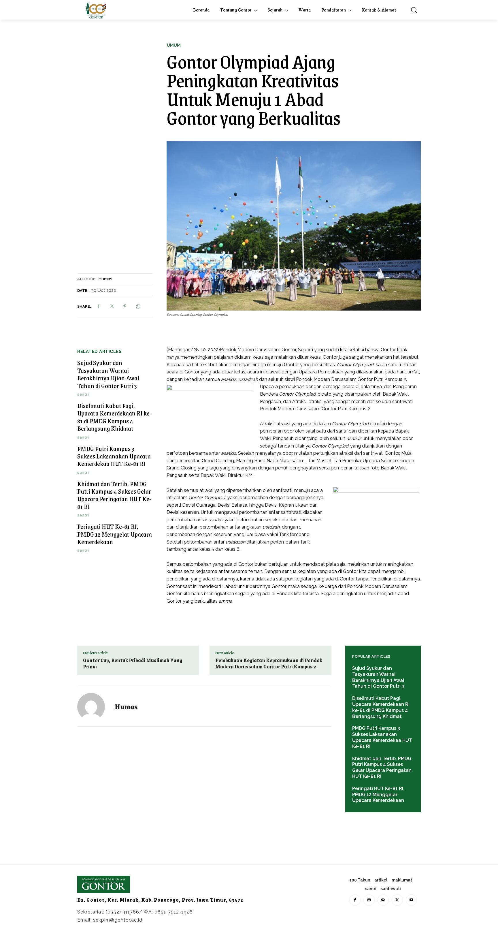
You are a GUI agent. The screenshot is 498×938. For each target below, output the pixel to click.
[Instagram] (369, 900)
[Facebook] (98, 306)
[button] (414, 10)
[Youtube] (411, 900)
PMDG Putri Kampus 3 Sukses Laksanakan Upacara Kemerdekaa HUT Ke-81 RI (114, 456)
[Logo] (96, 9)
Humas (105, 278)
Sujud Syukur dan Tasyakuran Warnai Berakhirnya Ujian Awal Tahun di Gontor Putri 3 (108, 374)
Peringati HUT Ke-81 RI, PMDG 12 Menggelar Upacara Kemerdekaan (114, 534)
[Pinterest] (125, 306)
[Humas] (94, 707)
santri (83, 394)
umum (174, 45)
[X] (111, 306)
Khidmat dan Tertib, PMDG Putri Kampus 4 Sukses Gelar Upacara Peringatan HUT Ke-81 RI (114, 495)
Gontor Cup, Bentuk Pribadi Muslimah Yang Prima (132, 663)
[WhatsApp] (138, 306)
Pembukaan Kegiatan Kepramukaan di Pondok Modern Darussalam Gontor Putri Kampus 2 (268, 663)
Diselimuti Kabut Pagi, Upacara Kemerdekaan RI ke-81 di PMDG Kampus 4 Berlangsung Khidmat (114, 417)
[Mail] (383, 900)
